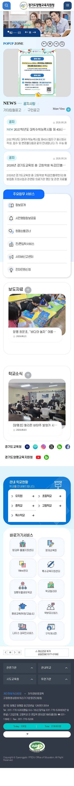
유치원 (18, 496)
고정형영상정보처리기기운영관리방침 (22, 698)
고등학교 (47, 505)
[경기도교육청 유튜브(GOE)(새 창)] (27, 446)
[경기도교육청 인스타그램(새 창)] (43, 446)
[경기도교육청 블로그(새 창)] (59, 446)
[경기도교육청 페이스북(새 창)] (67, 446)
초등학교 (47, 496)
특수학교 (20, 515)
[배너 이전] (5, 652)
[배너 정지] (10, 652)
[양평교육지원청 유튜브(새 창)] (38, 457)
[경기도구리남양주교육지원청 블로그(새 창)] (46, 457)
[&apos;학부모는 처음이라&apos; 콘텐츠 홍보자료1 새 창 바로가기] (37, 73)
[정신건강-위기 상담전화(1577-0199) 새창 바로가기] (47, 653)
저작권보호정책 (36, 693)
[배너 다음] (14, 652)
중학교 (18, 505)
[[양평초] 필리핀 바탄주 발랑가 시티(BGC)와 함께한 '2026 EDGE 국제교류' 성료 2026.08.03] (37, 400)
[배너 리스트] (19, 652)
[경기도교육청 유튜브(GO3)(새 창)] (35, 446)
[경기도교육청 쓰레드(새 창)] (51, 446)
